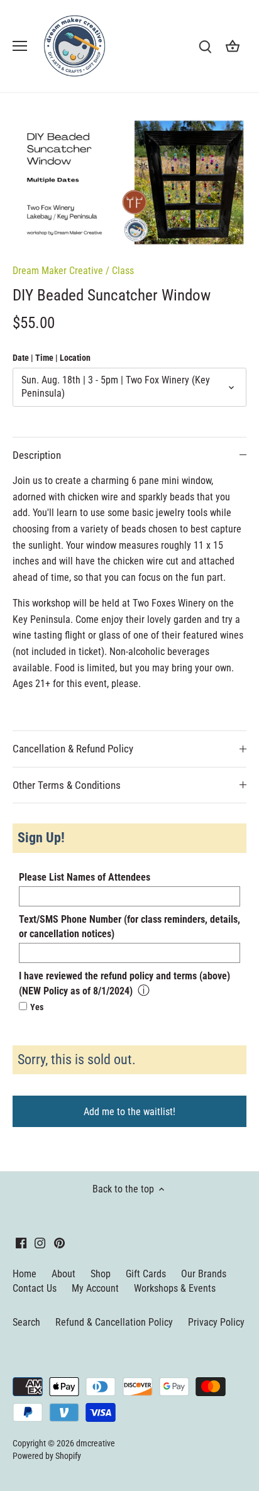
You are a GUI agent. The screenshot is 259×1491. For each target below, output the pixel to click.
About (63, 1274)
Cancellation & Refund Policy (73, 748)
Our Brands (203, 1274)
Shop (101, 1274)
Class (123, 271)
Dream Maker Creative (58, 271)
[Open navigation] (20, 46)
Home (24, 1274)
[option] (129, 182)
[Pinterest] (59, 1243)
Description (37, 455)
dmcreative (95, 1443)
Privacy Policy (216, 1322)
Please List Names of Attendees (84, 877)
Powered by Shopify (47, 1456)
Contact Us (35, 1288)
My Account (95, 1288)
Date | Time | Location (52, 358)
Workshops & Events (175, 1288)
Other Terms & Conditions (67, 785)
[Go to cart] (232, 46)
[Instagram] (40, 1243)
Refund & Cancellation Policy (114, 1322)
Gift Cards (146, 1274)
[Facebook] (21, 1243)
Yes (36, 1007)
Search (26, 1322)
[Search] (205, 46)
